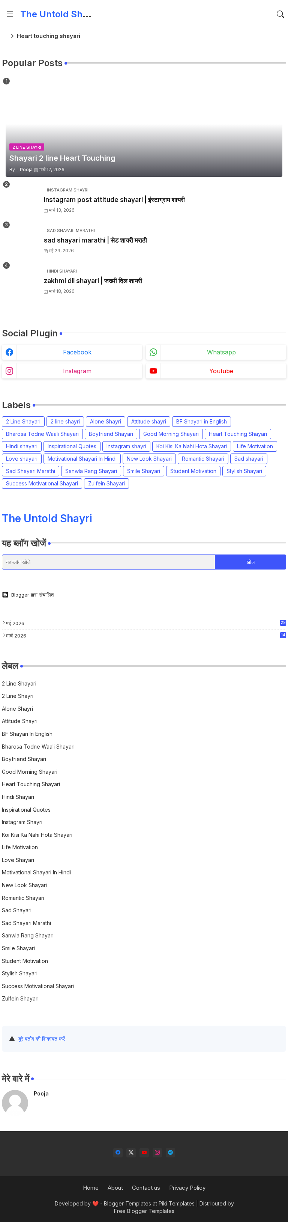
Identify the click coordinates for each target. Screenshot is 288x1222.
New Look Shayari (149, 458)
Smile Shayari (143, 471)
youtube (221, 371)
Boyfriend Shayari (111, 434)
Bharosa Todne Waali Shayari (42, 434)
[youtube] (144, 1152)
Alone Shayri (105, 421)
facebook (77, 352)
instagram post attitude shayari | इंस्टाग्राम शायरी (114, 199)
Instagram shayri (126, 446)
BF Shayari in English (201, 421)
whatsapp (221, 352)
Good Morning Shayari (171, 434)
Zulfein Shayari (106, 483)
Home (91, 1187)
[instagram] (157, 1152)
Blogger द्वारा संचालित (32, 595)
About (115, 1187)
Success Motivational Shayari (42, 483)
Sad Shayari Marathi (30, 471)
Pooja (41, 1093)
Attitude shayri (148, 421)
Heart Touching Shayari (238, 434)
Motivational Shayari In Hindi (82, 458)
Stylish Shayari (244, 471)
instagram (77, 371)
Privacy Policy (187, 1187)
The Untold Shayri (59, 14)
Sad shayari (248, 458)
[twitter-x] (131, 1152)
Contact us (146, 1187)
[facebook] (118, 1152)
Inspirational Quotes (72, 446)
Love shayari (22, 458)
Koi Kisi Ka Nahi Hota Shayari (191, 446)
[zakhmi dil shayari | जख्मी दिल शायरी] (22, 281)
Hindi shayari (22, 446)
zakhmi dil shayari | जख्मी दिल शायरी (93, 281)
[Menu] (10, 14)
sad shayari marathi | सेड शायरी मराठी (95, 240)
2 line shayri (65, 421)
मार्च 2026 (145, 636)
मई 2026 (146, 623)
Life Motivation (255, 446)
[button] (280, 14)
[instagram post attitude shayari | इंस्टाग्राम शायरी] (22, 200)
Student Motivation (193, 471)
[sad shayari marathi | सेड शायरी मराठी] (22, 241)
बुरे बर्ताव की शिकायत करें (41, 1038)
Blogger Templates (127, 1203)
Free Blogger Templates (144, 1211)
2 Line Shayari (23, 421)
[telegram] (170, 1152)
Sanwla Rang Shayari (91, 471)
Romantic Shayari (203, 458)
